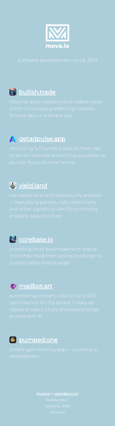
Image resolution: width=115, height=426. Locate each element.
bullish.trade (37, 92)
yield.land (33, 185)
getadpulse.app (42, 138)
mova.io (44, 394)
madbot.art (35, 286)
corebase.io (36, 239)
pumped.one (38, 340)
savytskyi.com (66, 394)
